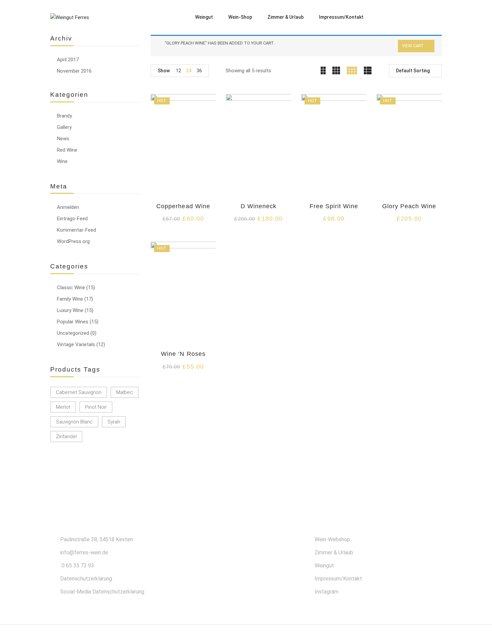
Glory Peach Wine (409, 206)
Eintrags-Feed (72, 219)
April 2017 (68, 60)
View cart (413, 45)
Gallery (64, 127)
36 (199, 70)
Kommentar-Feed (76, 230)
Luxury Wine (70, 310)
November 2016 (74, 71)
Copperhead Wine (183, 206)
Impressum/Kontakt (338, 578)
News (63, 139)
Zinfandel (66, 436)
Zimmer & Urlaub (334, 552)
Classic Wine (71, 288)
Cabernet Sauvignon (78, 392)
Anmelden (68, 207)
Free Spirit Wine (334, 206)
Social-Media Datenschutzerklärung (102, 591)
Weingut (324, 565)
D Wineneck (258, 206)
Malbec (124, 392)
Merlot (63, 407)
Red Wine (67, 150)
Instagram (326, 591)
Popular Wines (72, 322)
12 (178, 70)
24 (188, 70)
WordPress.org (73, 241)
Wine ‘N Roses (183, 353)
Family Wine (70, 299)
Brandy (64, 116)
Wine (62, 161)
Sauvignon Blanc (74, 422)
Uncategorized (73, 333)
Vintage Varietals (76, 344)
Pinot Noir (96, 407)
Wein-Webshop (332, 539)
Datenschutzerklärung (86, 578)
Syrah (113, 422)
